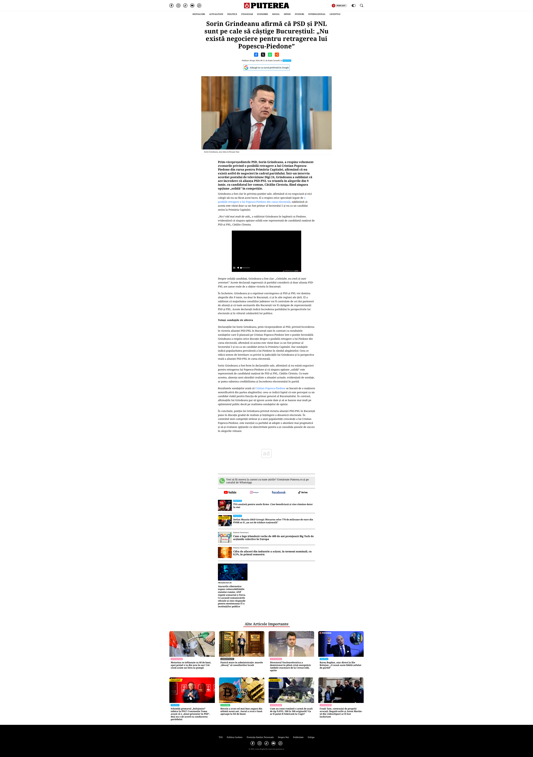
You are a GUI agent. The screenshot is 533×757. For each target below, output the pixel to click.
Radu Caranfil (274, 60)
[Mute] (238, 268)
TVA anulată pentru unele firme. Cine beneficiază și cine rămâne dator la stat (273, 506)
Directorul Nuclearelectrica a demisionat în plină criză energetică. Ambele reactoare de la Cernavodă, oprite (290, 666)
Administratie (227, 659)
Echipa (311, 737)
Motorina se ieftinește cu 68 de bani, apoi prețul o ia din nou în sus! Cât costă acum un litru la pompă (191, 665)
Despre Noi (283, 737)
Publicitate (298, 737)
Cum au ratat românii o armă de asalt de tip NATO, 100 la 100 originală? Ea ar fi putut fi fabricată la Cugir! (291, 711)
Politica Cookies (234, 737)
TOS (221, 737)
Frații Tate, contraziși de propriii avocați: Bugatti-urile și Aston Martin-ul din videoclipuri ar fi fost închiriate (341, 712)
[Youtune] (192, 5)
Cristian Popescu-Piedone (270, 388)
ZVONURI (299, 14)
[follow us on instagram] (254, 492)
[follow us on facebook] (278, 492)
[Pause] (234, 268)
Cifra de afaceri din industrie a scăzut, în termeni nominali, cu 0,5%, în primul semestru (272, 553)
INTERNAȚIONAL (316, 14)
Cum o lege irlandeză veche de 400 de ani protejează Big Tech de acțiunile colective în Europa (273, 538)
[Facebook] (171, 5)
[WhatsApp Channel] (199, 5)
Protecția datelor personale (260, 737)
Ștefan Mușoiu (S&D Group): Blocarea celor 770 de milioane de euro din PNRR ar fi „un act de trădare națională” (273, 521)
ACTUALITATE (216, 14)
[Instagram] (178, 5)
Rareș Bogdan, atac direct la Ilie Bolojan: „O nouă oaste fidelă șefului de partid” (340, 665)
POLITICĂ (232, 14)
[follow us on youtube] (230, 492)
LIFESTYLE (335, 14)
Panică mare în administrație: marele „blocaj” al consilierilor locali (241, 663)
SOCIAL (276, 14)
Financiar (247, 14)
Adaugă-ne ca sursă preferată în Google (269, 67)
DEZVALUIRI (199, 14)
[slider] (245, 268)
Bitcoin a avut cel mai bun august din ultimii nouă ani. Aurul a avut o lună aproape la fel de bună (241, 711)
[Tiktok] (185, 5)
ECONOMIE (262, 14)
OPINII (287, 14)
